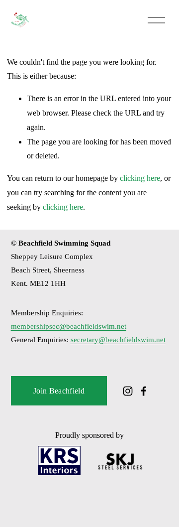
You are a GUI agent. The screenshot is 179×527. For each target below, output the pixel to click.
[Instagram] (128, 391)
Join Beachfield (59, 391)
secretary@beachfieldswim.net (118, 340)
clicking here (140, 178)
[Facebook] (144, 391)
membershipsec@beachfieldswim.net (68, 326)
